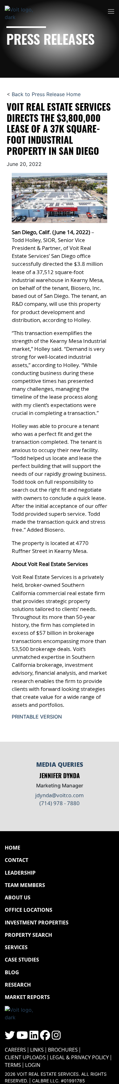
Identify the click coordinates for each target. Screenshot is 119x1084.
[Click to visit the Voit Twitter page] (10, 1037)
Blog (12, 972)
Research (18, 984)
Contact (16, 860)
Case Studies (22, 959)
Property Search (28, 934)
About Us (17, 897)
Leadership (20, 872)
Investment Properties (37, 922)
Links (37, 1049)
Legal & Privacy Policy (79, 1057)
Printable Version (37, 716)
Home (12, 847)
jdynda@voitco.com (59, 795)
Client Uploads (25, 1057)
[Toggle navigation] (111, 12)
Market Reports (27, 997)
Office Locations (28, 909)
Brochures (63, 1049)
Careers (15, 1049)
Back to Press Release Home (46, 94)
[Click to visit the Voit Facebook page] (45, 1037)
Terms (13, 1064)
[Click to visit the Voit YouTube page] (22, 1037)
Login (32, 1064)
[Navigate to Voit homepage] (24, 12)
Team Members (25, 885)
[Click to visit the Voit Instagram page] (56, 1037)
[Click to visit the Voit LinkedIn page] (34, 1037)
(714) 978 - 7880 (59, 803)
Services (16, 947)
